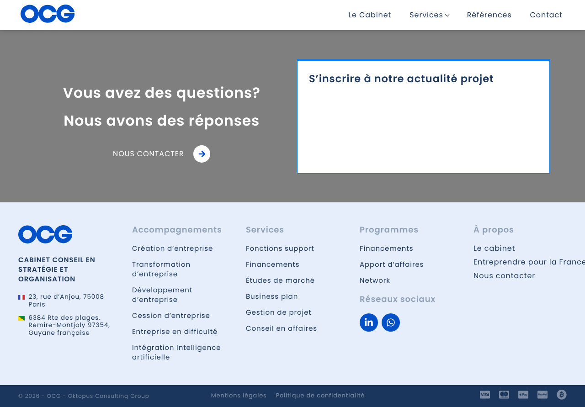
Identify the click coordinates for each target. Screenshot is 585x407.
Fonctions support (280, 249)
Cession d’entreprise (171, 316)
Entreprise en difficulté (175, 332)
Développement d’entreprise (162, 295)
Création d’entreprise (172, 249)
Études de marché (280, 280)
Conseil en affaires (281, 328)
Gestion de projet (279, 312)
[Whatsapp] (391, 322)
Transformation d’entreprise (161, 269)
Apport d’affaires (392, 265)
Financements (272, 265)
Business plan (272, 296)
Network (375, 280)
